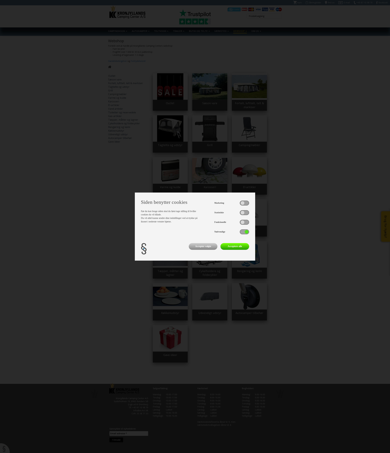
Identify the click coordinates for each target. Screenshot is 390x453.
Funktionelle (220, 222)
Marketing (219, 203)
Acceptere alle (235, 246)
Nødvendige (219, 232)
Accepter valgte (203, 246)
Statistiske (219, 212)
